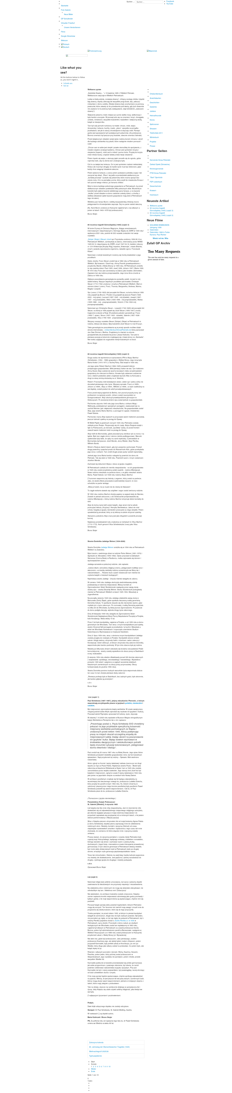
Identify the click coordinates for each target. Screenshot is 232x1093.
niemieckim (137, 703)
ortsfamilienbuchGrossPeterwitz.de (118, 330)
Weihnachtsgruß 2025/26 (99, 1051)
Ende (93, 1071)
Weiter (93, 1069)
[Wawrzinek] (152, 50)
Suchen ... (130, 1)
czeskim (91, 705)
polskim (128, 703)
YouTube (169, 3)
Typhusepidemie (95, 1056)
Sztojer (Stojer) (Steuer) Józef (99, 239)
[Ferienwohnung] (95, 50)
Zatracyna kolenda (96, 1042)
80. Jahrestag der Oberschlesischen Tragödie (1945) (109, 1047)
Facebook (170, 1)
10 (109, 1066)
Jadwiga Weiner (107, 547)
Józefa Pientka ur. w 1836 (124, 920)
